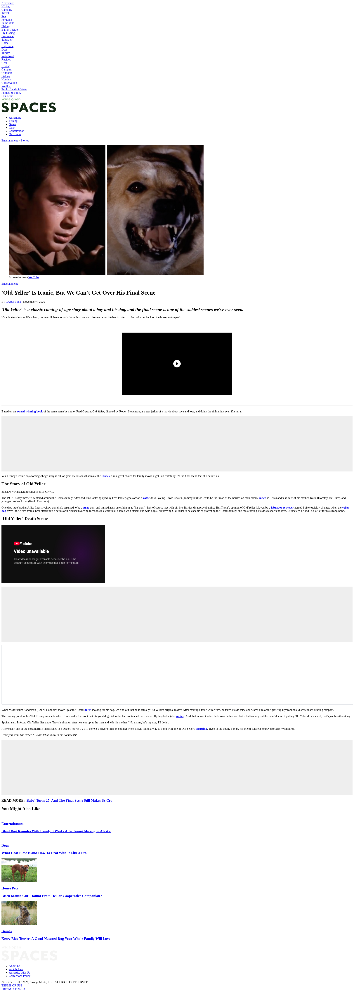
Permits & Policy (11, 92)
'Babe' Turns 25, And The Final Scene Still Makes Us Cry (69, 800)
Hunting (6, 79)
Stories (25, 140)
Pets (3, 16)
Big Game (7, 46)
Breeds (6, 931)
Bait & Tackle (9, 29)
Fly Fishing (8, 32)
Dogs (5, 845)
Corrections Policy (19, 975)
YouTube (33, 277)
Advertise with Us (19, 972)
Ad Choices (16, 969)
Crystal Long (13, 301)
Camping (6, 9)
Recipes (6, 59)
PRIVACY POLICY (13, 988)
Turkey (5, 52)
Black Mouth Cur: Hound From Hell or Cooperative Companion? (51, 896)
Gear (4, 62)
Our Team (7, 96)
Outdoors (6, 72)
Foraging (6, 19)
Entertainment (9, 140)
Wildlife (6, 86)
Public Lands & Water (14, 89)
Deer (4, 49)
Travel (5, 13)
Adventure (7, 3)
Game (4, 42)
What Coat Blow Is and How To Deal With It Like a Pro (44, 853)
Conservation (9, 82)
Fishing (5, 26)
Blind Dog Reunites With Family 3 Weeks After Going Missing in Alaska (56, 831)
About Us (14, 965)
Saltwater (6, 39)
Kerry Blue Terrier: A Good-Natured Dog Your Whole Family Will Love (55, 939)
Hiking (5, 6)
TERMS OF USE (11, 985)
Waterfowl (7, 56)
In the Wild (7, 23)
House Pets (9, 888)
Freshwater (7, 36)
